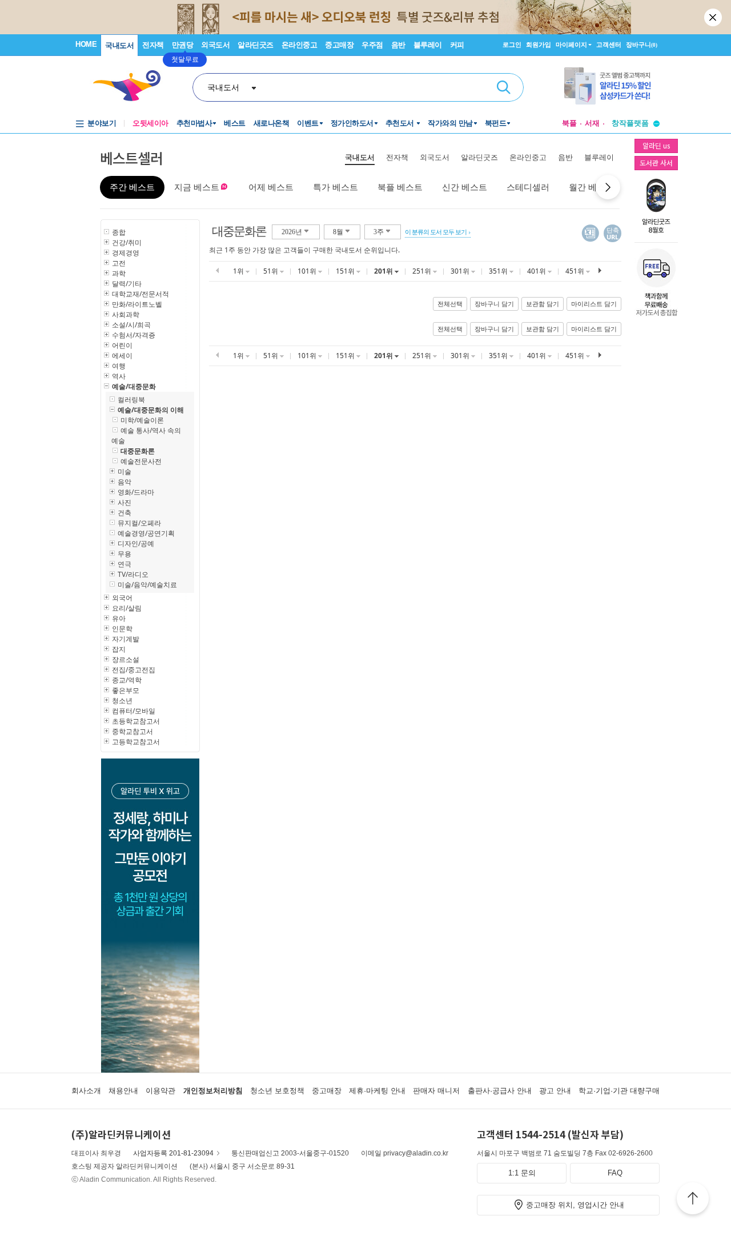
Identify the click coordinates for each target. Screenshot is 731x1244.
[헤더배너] (612, 86)
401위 (537, 271)
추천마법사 (194, 123)
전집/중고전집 (133, 670)
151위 (346, 271)
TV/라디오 (133, 574)
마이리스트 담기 (594, 303)
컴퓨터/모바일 (133, 711)
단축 (612, 233)
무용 (124, 554)
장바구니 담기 (494, 303)
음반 (398, 45)
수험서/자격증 (133, 335)
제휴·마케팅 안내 (377, 1090)
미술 (124, 471)
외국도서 (215, 45)
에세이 (122, 355)
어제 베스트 (271, 187)
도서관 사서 (656, 162)
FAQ (615, 1173)
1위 (239, 271)
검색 (503, 87)
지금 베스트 (196, 187)
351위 (499, 271)
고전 (119, 263)
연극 (124, 564)
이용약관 (160, 1090)
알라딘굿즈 (256, 45)
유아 (119, 618)
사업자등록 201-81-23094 (173, 1153)
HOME (86, 44)
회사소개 (86, 1090)
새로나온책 (272, 123)
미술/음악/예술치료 (147, 584)
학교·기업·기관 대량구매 (619, 1090)
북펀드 (496, 123)
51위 (271, 271)
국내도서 (119, 45)
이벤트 (308, 123)
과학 (119, 273)
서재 (592, 123)
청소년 (122, 700)
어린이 (122, 345)
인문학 (122, 628)
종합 (119, 232)
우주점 (372, 45)
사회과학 (125, 314)
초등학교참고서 (136, 721)
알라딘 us (656, 145)
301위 (461, 271)
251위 (422, 271)
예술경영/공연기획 (146, 533)
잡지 (119, 649)
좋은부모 (125, 690)
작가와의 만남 (450, 123)
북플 (569, 123)
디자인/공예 (136, 543)
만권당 (183, 45)
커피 (457, 45)
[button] (608, 187)
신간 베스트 (464, 187)
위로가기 (693, 1200)
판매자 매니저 (436, 1090)
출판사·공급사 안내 (500, 1090)
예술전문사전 (141, 461)
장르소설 (125, 659)
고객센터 (608, 44)
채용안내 (123, 1090)
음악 (124, 482)
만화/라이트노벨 (137, 304)
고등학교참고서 (136, 742)
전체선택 (450, 303)
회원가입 (538, 44)
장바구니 (641, 44)
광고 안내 (555, 1090)
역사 (119, 376)
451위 (575, 271)
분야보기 (101, 123)
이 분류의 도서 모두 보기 (436, 231)
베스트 (235, 123)
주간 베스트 (132, 187)
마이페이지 (571, 44)
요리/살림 (127, 608)
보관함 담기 (542, 303)
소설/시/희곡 (131, 325)
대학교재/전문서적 (140, 294)
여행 (119, 366)
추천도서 (400, 123)
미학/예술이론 (142, 420)
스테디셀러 (528, 187)
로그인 (512, 44)
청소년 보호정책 (277, 1090)
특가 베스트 (335, 187)
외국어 (122, 598)
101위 (308, 271)
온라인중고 (300, 45)
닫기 (714, 17)
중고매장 (339, 45)
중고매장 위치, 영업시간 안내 (575, 1205)
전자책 (153, 45)
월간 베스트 (591, 187)
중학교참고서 (132, 731)
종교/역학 (127, 680)
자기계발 (125, 639)
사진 (124, 502)
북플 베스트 (400, 187)
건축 (124, 512)
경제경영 (125, 253)
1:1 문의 (522, 1173)
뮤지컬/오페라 (139, 523)
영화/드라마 (136, 492)
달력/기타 (127, 283)
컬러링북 (131, 399)
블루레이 (427, 45)
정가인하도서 (352, 123)
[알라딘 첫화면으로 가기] (131, 86)
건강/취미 (127, 242)
